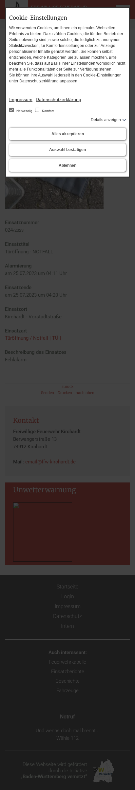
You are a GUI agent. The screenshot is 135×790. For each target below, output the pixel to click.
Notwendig (24, 111)
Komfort (47, 111)
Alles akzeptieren (67, 134)
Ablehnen (67, 165)
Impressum (20, 99)
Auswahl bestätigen (67, 149)
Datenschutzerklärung (58, 99)
